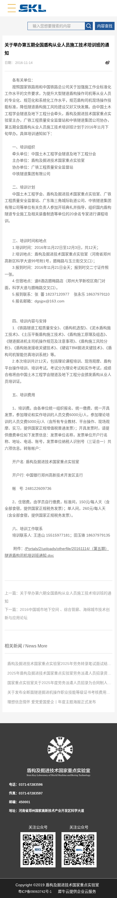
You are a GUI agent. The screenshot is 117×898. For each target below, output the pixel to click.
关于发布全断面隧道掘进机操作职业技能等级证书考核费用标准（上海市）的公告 (59, 692)
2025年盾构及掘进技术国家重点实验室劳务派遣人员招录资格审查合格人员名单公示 (59, 673)
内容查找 (104, 26)
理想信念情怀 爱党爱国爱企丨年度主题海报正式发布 (51, 702)
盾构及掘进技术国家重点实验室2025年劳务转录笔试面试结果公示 (59, 663)
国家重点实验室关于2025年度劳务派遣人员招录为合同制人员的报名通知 (59, 683)
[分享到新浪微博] (107, 63)
